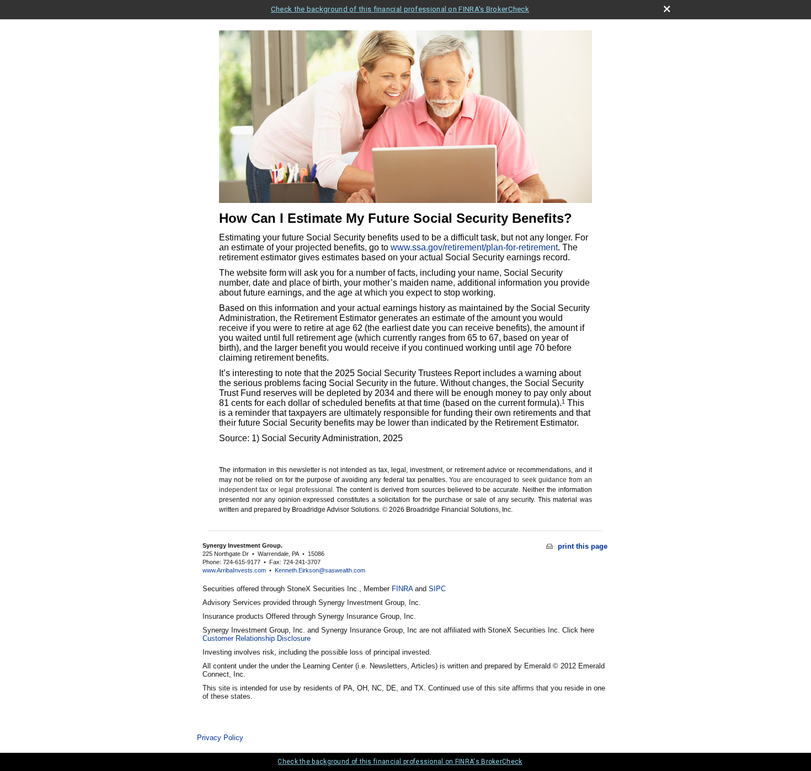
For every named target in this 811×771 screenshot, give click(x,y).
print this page (581, 546)
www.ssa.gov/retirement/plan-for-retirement (474, 247)
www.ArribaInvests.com (234, 570)
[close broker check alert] (666, 9)
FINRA (402, 589)
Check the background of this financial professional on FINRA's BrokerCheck (400, 9)
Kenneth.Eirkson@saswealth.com (320, 570)
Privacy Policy (220, 737)
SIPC (437, 589)
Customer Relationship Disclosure (256, 638)
